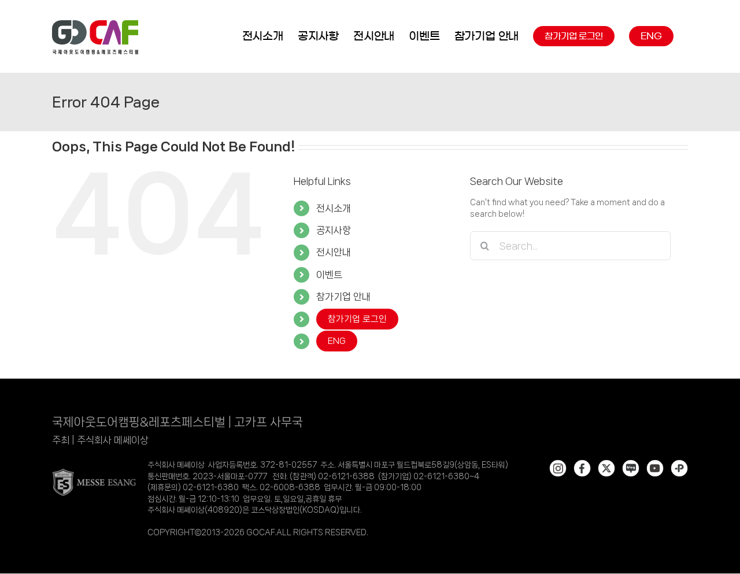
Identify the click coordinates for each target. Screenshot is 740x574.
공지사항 (333, 230)
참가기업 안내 (343, 296)
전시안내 (333, 252)
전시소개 (333, 208)
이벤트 (329, 274)
